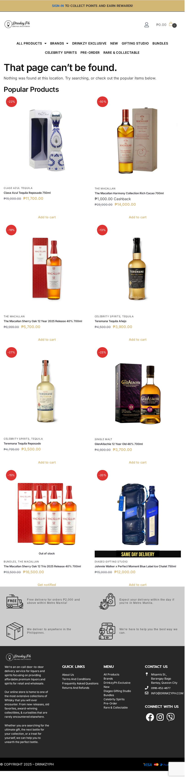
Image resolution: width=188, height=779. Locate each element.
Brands (57, 43)
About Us (68, 674)
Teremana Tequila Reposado (22, 443)
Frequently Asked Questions (80, 683)
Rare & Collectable (121, 52)
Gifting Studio (135, 43)
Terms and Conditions (76, 679)
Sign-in (58, 5)
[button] (166, 24)
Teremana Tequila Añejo (110, 321)
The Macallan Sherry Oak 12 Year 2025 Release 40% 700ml (43, 321)
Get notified (47, 585)
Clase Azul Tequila (18, 188)
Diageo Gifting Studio (111, 561)
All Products (29, 43)
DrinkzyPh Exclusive (117, 682)
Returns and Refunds (75, 687)
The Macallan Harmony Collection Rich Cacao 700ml (129, 193)
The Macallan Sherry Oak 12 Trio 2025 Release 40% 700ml (42, 566)
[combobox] (76, 24)
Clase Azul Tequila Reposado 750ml (27, 192)
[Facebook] (150, 717)
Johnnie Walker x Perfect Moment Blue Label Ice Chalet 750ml (135, 566)
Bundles (160, 43)
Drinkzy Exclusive (89, 43)
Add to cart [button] (47, 217)
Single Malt (104, 439)
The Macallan (105, 188)
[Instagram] (160, 717)
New (114, 43)
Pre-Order (90, 52)
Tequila (128, 316)
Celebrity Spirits (61, 52)
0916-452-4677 (161, 688)
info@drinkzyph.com (167, 693)
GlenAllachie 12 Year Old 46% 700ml (119, 444)
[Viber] (171, 717)
